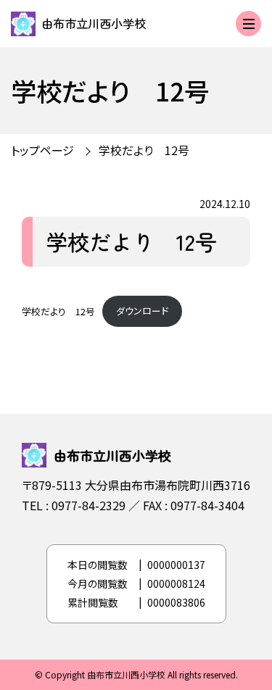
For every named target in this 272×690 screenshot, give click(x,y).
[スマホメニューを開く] (248, 23)
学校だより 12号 (58, 310)
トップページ (42, 150)
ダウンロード (142, 310)
